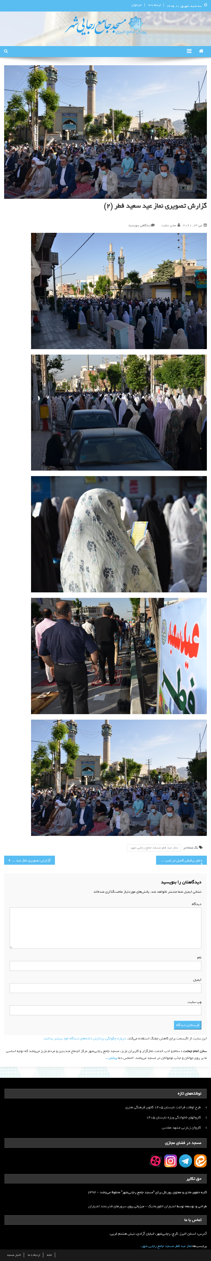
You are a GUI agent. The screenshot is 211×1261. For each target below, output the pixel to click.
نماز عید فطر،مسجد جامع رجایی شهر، (154, 847)
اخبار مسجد (14, 1254)
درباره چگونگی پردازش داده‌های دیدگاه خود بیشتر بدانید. (84, 1038)
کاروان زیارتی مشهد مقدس (181, 1127)
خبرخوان (137, 4)
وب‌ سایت (194, 1002)
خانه (49, 1254)
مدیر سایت (169, 225)
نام (198, 957)
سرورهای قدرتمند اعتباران (107, 1206)
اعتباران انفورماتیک (162, 1206)
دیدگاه (195, 904)
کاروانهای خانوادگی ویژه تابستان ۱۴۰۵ (173, 1117)
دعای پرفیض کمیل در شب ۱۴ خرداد (179, 860)
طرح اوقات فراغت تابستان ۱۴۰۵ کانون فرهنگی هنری (163, 1107)
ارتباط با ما (154, 4)
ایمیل (196, 980)
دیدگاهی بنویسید (139, 225)
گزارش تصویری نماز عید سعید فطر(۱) (27, 860)
